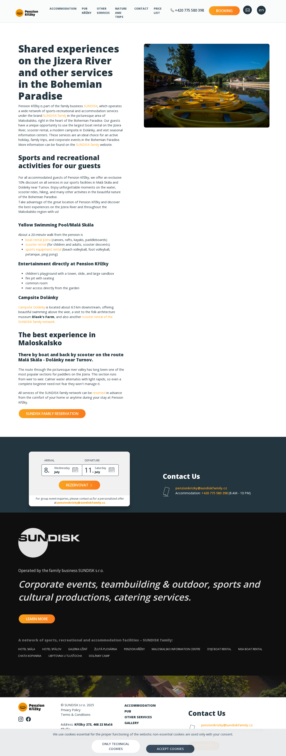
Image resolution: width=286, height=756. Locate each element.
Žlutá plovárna (105, 649)
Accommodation (63, 8)
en (261, 10)
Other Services (103, 11)
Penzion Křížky (134, 649)
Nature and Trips (121, 13)
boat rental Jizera (38, 240)
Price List (158, 11)
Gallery (131, 723)
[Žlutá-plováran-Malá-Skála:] (206, 85)
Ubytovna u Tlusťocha (65, 656)
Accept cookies (170, 749)
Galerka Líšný (77, 649)
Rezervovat (77, 485)
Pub (127, 711)
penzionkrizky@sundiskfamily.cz (81, 503)
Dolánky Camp (99, 656)
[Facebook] (28, 719)
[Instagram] (21, 719)
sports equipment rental (43, 249)
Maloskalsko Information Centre (176, 649)
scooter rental (35, 244)
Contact (141, 8)
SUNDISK (90, 106)
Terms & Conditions (75, 714)
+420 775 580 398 (189, 10)
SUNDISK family (54, 115)
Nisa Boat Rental (250, 649)
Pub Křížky (86, 11)
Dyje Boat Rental (219, 649)
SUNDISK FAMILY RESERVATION (52, 413)
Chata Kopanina (29, 656)
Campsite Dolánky (31, 307)
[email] (247, 10)
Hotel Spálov (51, 649)
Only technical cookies (115, 746)
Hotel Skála (26, 649)
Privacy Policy (70, 710)
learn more (37, 618)
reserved (99, 393)
